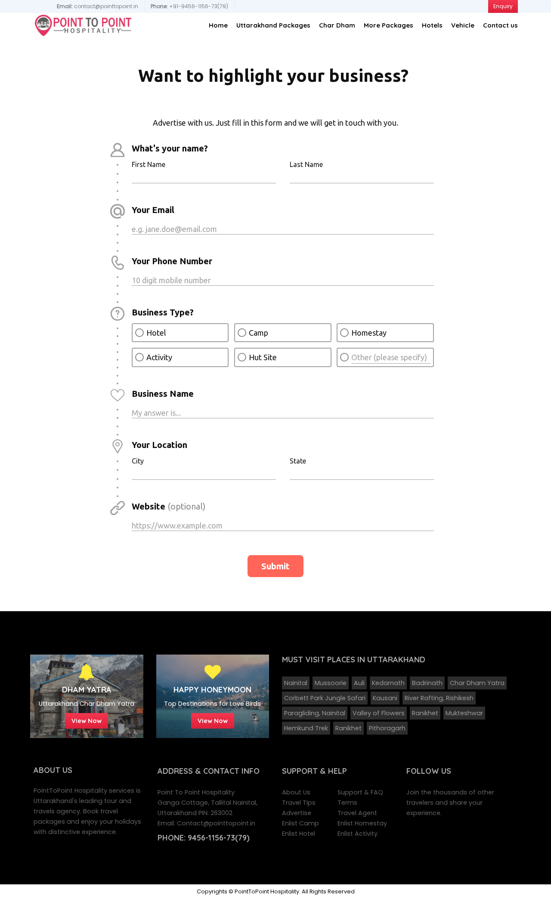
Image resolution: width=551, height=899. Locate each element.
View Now (86, 721)
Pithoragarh (387, 728)
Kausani (385, 698)
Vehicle (462, 25)
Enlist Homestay (362, 823)
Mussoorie (331, 683)
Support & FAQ (360, 792)
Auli (359, 683)
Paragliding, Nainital (314, 713)
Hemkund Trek (306, 728)
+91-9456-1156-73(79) (189, 6)
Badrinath (427, 683)
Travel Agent (357, 813)
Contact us (500, 25)
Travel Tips (299, 802)
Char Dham (337, 25)
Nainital (295, 683)
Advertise (296, 813)
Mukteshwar (464, 713)
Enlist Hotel (298, 833)
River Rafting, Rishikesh (439, 698)
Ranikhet (425, 713)
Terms (347, 802)
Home (218, 25)
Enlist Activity (357, 833)
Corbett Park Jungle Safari (324, 698)
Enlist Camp (300, 823)
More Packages (388, 25)
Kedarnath (388, 683)
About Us (296, 792)
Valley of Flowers (379, 713)
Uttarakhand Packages (273, 25)
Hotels (432, 25)
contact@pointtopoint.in (97, 6)
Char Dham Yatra (477, 683)
